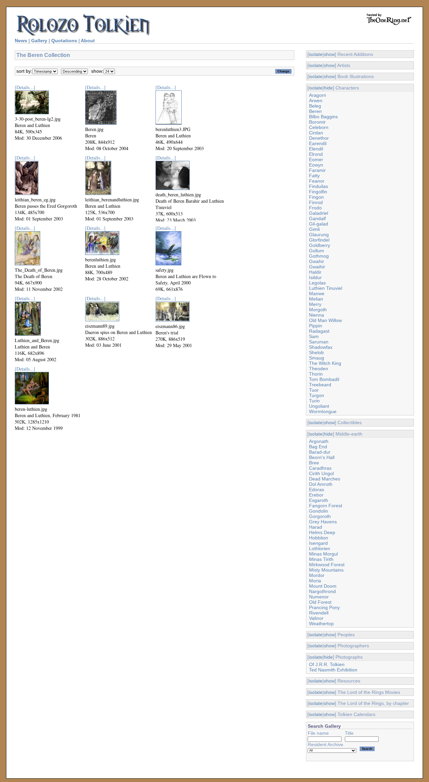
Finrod (316, 202)
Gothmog (319, 256)
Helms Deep (322, 532)
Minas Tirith (321, 559)
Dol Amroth (320, 484)
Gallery (39, 40)
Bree (314, 462)
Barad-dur (319, 452)
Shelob (316, 352)
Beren (315, 111)
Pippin (315, 325)
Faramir (317, 170)
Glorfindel (319, 240)
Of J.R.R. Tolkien (327, 664)
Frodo (315, 207)
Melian (316, 299)
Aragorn (317, 95)
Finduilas (318, 186)
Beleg (315, 106)
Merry (315, 304)
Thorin (316, 374)
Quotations (64, 40)
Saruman (318, 341)
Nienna (316, 315)
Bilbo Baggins (323, 116)
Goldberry (319, 245)
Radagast (319, 331)
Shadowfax (320, 347)
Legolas (317, 282)
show (329, 54)
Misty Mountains (326, 570)
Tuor (314, 390)
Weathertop (321, 623)
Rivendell (318, 612)
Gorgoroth (320, 516)
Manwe (316, 293)
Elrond (316, 154)
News (21, 40)
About (88, 40)
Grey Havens (323, 521)
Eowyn (316, 165)
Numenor (319, 596)
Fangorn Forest (325, 505)
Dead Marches (324, 478)
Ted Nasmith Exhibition (333, 669)
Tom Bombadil (324, 379)
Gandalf (317, 218)
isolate (315, 54)
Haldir (315, 272)
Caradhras (320, 468)
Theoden (318, 368)
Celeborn (318, 127)
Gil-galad (318, 223)
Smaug (316, 358)
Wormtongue (322, 411)
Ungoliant (319, 406)
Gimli (314, 229)
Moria (315, 580)
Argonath (318, 441)
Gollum (316, 250)
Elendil (316, 148)
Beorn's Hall (321, 457)
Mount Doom (322, 586)
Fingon (316, 197)
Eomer (316, 159)
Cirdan (316, 132)
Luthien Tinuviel (325, 288)
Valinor (316, 618)
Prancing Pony (324, 607)
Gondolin (318, 511)
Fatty (314, 175)
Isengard (318, 543)
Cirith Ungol (321, 473)
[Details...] (25, 87)
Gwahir (316, 261)
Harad (315, 527)
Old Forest (320, 602)
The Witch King (325, 363)
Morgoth (318, 309)
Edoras (316, 489)
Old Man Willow (325, 320)
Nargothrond (322, 591)
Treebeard (320, 384)
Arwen (315, 100)
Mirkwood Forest (327, 564)
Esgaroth (318, 500)
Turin (314, 400)
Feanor (316, 181)
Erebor (316, 495)
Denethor (319, 138)
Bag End (318, 446)
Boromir (317, 122)
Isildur (315, 277)
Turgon (316, 395)
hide (328, 87)
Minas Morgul (323, 554)
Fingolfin (318, 191)
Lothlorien (319, 548)
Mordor (316, 575)
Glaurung (319, 234)
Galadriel (318, 213)
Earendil (317, 143)
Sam (314, 336)
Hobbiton (318, 537)
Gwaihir (317, 266)
